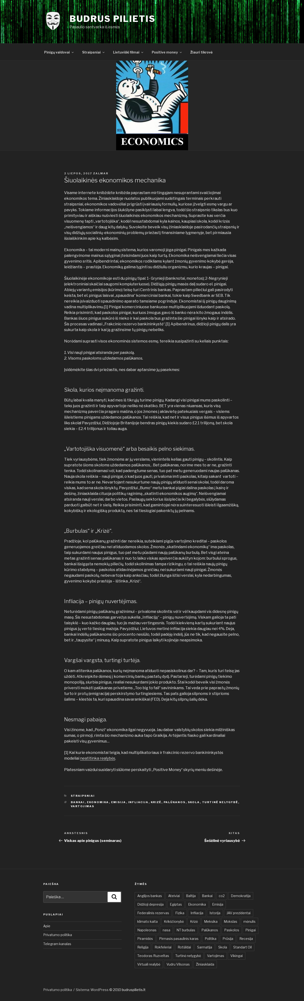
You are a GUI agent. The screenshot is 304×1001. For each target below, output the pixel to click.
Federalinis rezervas (153, 913)
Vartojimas (83, 806)
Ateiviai (174, 896)
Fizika (179, 913)
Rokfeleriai (163, 947)
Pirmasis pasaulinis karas (179, 939)
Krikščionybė (174, 921)
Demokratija (241, 896)
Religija (142, 947)
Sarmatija (204, 947)
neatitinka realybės (97, 758)
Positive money (165, 52)
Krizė (156, 802)
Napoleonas (147, 930)
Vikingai (236, 956)
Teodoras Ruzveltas (153, 956)
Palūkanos (175, 802)
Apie (46, 926)
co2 (222, 896)
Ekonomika (98, 802)
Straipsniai (91, 52)
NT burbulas (185, 930)
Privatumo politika (57, 935)
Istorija (214, 913)
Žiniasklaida (205, 964)
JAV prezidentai (239, 913)
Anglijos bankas (149, 896)
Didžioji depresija (150, 904)
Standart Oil (242, 947)
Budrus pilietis (112, 19)
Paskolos (231, 930)
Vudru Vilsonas (178, 964)
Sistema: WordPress (92, 990)
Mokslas (230, 921)
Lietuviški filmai (126, 52)
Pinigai (250, 930)
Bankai (78, 802)
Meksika (211, 921)
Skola (194, 802)
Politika (210, 939)
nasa (166, 930)
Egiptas (176, 904)
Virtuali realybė (148, 964)
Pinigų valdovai (57, 52)
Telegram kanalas (57, 944)
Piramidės (145, 939)
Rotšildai (184, 947)
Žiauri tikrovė (201, 52)
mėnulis (249, 921)
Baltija (191, 896)
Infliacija (138, 802)
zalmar (100, 173)
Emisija (118, 802)
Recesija (246, 939)
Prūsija (228, 939)
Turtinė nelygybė (220, 802)
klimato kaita (147, 921)
